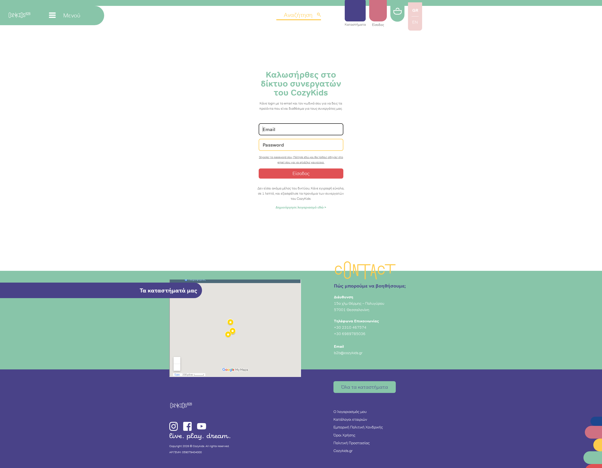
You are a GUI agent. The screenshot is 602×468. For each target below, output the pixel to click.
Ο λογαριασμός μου (350, 411)
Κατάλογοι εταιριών (350, 419)
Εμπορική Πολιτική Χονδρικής (358, 427)
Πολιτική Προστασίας (351, 442)
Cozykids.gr (343, 450)
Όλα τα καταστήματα (364, 387)
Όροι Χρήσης (344, 435)
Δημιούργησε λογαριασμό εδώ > (301, 207)
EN (415, 22)
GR (415, 10)
